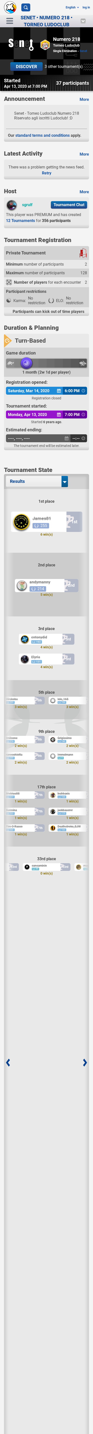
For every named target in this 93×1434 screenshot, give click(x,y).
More (84, 99)
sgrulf (27, 204)
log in (86, 7)
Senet (83, 51)
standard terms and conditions (42, 135)
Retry (46, 173)
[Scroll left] (8, 1063)
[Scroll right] (85, 1063)
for (38, 220)
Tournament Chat (69, 204)
